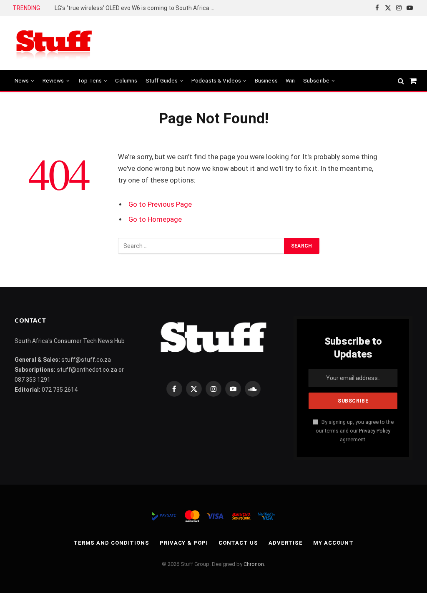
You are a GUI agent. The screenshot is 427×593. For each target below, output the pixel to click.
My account (333, 543)
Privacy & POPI (184, 543)
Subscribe (316, 80)
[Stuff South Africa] (54, 43)
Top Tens (90, 80)
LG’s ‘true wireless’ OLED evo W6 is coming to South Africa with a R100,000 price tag (138, 8)
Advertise (286, 543)
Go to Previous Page (160, 204)
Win (290, 80)
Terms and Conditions (111, 543)
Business (266, 80)
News (22, 80)
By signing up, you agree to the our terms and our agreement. (355, 431)
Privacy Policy (374, 431)
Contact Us (238, 543)
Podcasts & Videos (216, 80)
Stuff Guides (162, 80)
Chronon (254, 564)
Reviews (53, 80)
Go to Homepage (155, 219)
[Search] (401, 80)
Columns (126, 80)
